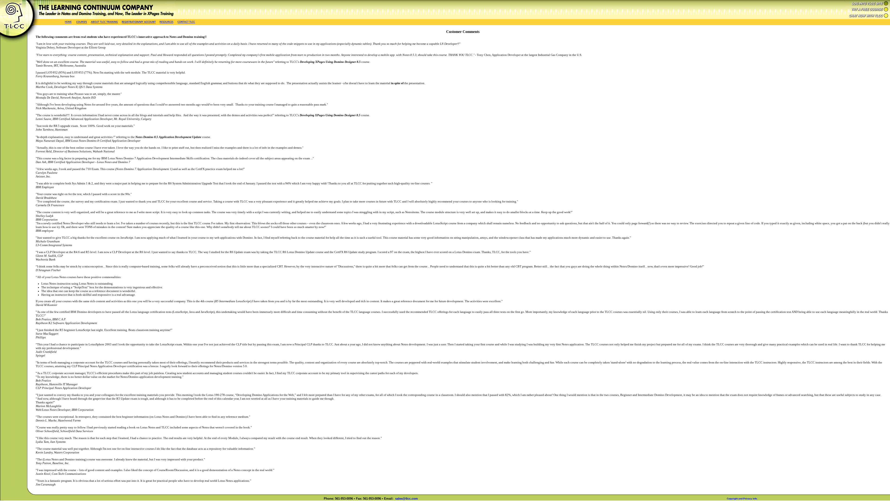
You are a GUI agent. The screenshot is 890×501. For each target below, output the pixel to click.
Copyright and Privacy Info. (742, 498)
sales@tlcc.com (406, 498)
